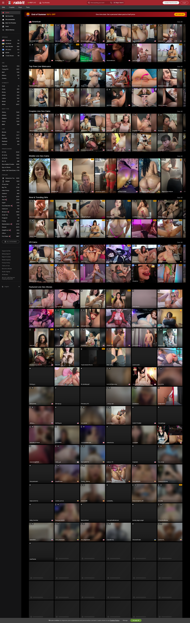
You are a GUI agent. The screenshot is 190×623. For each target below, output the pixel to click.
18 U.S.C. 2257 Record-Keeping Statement (8, 278)
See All (179, 22)
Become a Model (7, 268)
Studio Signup (6, 271)
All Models (5, 274)
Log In (184, 2)
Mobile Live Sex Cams (39, 156)
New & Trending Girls (38, 197)
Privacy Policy (6, 262)
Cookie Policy (114, 620)
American (36, 21)
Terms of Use (6, 265)
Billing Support (6, 254)
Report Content (6, 257)
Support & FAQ (6, 251)
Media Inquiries (6, 260)
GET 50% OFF (180, 14)
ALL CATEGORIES (12, 241)
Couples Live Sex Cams (39, 111)
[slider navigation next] (181, 43)
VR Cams (33, 242)
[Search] (111, 2)
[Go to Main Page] (16, 2)
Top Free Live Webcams (40, 66)
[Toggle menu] (3, 2)
